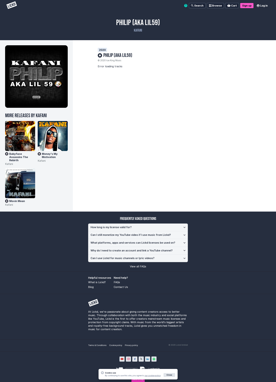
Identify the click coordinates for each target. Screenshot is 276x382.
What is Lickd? (97, 282)
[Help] (186, 5)
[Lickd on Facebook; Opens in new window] (134, 359)
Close (169, 375)
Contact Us (121, 287)
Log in (264, 5)
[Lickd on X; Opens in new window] (141, 359)
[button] (138, 227)
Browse (217, 5)
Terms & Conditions (97, 345)
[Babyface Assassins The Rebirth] (20, 136)
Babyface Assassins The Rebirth (18, 157)
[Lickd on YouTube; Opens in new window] (122, 359)
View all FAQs (138, 266)
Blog (91, 287)
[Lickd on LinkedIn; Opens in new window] (147, 359)
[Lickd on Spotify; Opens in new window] (154, 359)
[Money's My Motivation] (53, 136)
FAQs (117, 282)
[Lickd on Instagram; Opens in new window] (128, 359)
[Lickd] (11, 5)
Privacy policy (131, 345)
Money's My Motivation (50, 155)
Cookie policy (115, 345)
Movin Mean (17, 201)
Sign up (247, 5)
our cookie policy (153, 375)
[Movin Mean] (20, 183)
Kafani (138, 30)
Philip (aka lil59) (117, 55)
